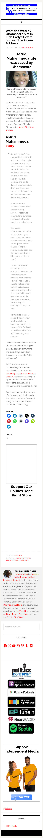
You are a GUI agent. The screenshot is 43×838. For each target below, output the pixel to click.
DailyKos (7, 605)
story (10, 146)
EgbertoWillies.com (21, 9)
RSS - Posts (11, 826)
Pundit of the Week (15, 617)
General (19, 556)
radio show (16, 580)
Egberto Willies (21, 574)
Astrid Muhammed (23, 558)
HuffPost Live (22, 611)
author (24, 577)
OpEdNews (17, 605)
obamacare (23, 560)
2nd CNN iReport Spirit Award (16, 614)
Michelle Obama (12, 560)
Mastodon (7, 809)
